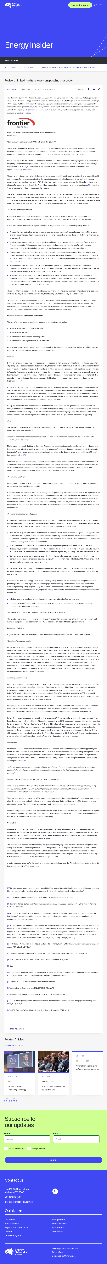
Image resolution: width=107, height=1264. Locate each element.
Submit (53, 1160)
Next (14, 1100)
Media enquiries (59, 1223)
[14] (25, 761)
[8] (31, 430)
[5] (20, 261)
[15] (58, 780)
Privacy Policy (58, 1252)
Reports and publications (16, 1227)
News (14, 68)
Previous (7, 1100)
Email (56, 1134)
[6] (83, 294)
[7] (8, 396)
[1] (35, 151)
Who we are (57, 1231)
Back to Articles (18, 1029)
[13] (90, 712)
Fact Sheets (58, 1227)
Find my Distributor (80, 5)
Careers (8, 1231)
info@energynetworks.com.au (19, 1202)
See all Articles (12, 1045)
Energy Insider (30, 68)
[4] (70, 219)
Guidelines (10, 1219)
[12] (30, 657)
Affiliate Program (13, 1235)
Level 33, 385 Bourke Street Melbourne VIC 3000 (17, 1190)
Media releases (12, 1223)
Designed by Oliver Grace (64, 1256)
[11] (57, 650)
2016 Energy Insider (46, 89)
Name (7, 1134)
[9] (24, 455)
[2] (27, 167)
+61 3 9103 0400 (13, 1197)
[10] (38, 587)
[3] (89, 185)
